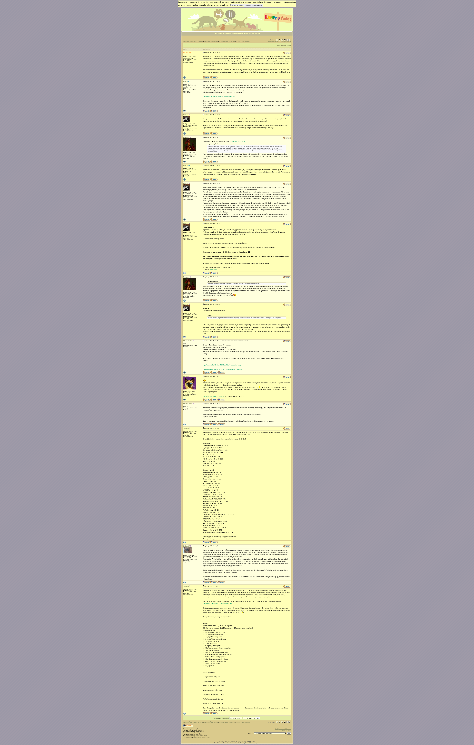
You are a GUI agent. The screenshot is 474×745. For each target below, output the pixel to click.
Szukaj (220, 33)
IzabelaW (186, 546)
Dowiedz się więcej (205, 2)
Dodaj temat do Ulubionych (283, 729)
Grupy (234, 33)
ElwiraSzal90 (187, 341)
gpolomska (187, 52)
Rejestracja (239, 33)
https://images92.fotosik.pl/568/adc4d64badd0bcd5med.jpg (222, 369)
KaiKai (185, 81)
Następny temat (286, 41)
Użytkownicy (227, 33)
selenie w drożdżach (238, 141)
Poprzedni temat (273, 41)
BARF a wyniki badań (243, 41)
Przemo (240, 741)
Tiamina (186, 428)
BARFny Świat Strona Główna (193, 41)
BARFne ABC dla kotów (227, 41)
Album (246, 33)
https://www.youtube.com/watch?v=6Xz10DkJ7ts (219, 96)
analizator (213, 270)
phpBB (228, 741)
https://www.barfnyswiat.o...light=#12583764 (217, 603)
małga (185, 376)
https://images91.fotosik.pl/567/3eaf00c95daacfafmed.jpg (222, 365)
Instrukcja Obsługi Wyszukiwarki (213, 396)
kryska (185, 115)
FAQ (215, 33)
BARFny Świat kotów (211, 41)
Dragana (186, 137)
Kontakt (251, 33)
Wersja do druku (286, 730)
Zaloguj (257, 33)
